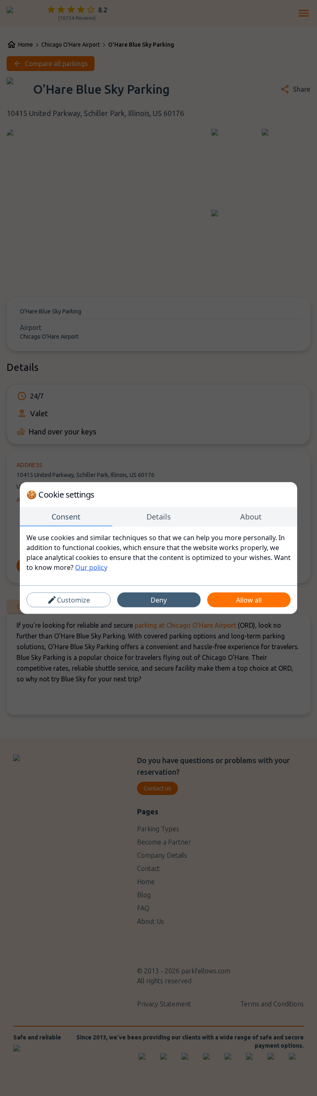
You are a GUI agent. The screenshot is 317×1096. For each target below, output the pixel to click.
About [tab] (251, 517)
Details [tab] (159, 517)
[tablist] (158, 517)
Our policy (91, 567)
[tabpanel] (158, 552)
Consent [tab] (66, 517)
